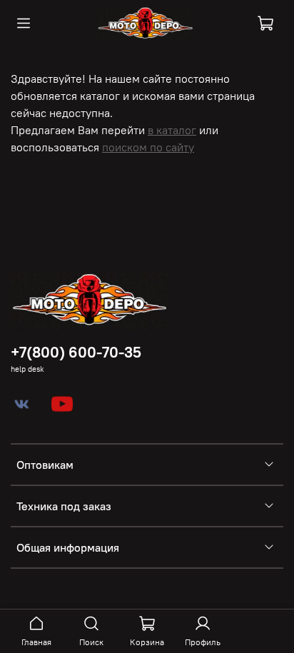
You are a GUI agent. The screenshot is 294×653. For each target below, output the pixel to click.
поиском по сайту (148, 147)
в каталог (172, 130)
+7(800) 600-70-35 (76, 352)
